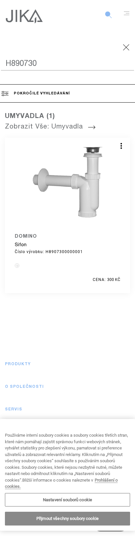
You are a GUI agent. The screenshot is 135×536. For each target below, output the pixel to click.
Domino (26, 236)
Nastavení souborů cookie (67, 499)
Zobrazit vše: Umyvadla (44, 127)
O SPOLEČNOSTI (24, 387)
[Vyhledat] (108, 18)
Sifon (21, 245)
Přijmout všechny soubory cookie (67, 518)
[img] (17, 265)
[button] (123, 364)
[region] (67, 475)
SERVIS (13, 409)
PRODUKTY (18, 364)
